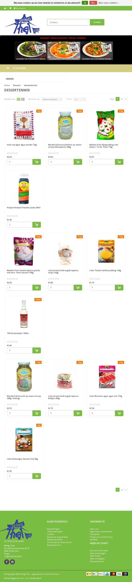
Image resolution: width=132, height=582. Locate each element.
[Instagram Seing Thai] (12, 561)
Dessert (17, 85)
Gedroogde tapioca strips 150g (63, 271)
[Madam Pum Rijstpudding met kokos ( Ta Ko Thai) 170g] (106, 125)
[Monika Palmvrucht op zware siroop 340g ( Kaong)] (24, 377)
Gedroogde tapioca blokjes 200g (63, 397)
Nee (93, 3)
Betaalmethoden (55, 539)
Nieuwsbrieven (97, 561)
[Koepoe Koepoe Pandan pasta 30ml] (24, 188)
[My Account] (5, 8)
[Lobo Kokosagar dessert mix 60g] (24, 439)
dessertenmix (30, 85)
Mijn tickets (95, 556)
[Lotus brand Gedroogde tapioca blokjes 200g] (65, 377)
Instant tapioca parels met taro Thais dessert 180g (23, 271)
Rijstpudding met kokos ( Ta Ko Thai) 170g (103, 145)
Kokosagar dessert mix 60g (22, 459)
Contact (50, 534)
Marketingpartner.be (13, 578)
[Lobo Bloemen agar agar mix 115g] (106, 377)
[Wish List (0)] (10, 8)
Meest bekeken (50, 99)
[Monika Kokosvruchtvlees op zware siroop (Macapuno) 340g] (65, 125)
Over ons (94, 529)
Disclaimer (95, 534)
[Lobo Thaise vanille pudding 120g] (106, 251)
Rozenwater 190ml (18, 333)
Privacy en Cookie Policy (101, 537)
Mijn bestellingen (98, 553)
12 (76, 99)
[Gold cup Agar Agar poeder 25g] (24, 125)
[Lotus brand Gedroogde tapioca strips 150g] (65, 251)
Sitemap (94, 539)
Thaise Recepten (55, 531)
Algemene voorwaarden (101, 531)
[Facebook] (6, 561)
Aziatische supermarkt (57, 537)
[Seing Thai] (22, 24)
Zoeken (97, 22)
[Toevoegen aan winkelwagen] (36, 162)
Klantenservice (54, 545)
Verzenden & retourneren (59, 542)
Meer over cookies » (108, 3)
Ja (85, 3)
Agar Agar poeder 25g (22, 144)
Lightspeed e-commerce (42, 574)
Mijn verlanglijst (97, 558)
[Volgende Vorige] (126, 99)
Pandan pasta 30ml (23, 207)
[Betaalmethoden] (89, 573)
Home (7, 85)
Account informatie (99, 550)
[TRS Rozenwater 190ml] (24, 314)
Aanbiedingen (53, 529)
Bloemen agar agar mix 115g (105, 396)
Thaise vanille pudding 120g (105, 270)
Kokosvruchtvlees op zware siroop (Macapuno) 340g (64, 145)
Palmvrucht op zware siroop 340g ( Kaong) (24, 397)
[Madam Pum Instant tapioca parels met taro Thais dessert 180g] (24, 251)
